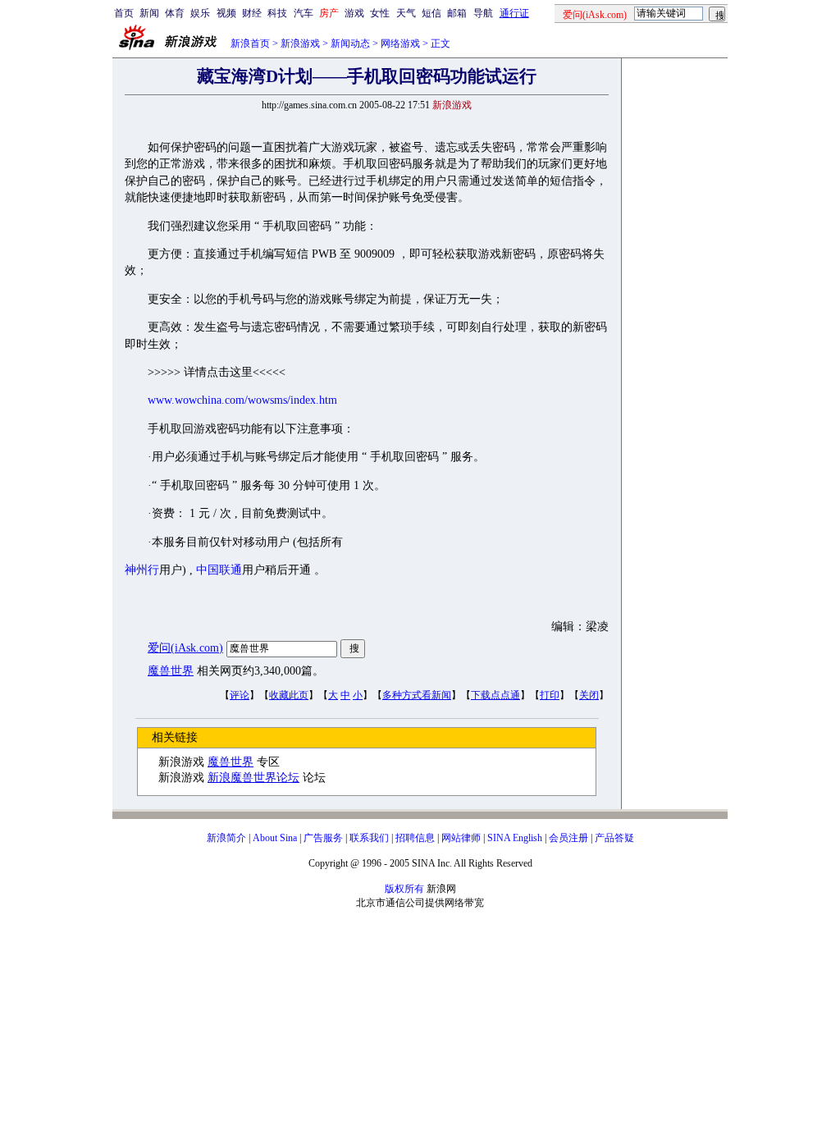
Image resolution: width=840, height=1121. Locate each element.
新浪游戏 (300, 43)
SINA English (514, 838)
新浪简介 (226, 838)
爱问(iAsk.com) (185, 648)
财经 (252, 13)
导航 (483, 13)
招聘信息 (415, 838)
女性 (380, 13)
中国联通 (219, 570)
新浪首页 (250, 43)
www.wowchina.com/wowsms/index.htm (242, 400)
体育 (175, 13)
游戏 (354, 13)
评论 (239, 695)
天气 (406, 13)
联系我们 (369, 838)
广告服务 (323, 838)
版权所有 (404, 889)
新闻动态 (350, 43)
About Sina (275, 838)
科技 (277, 13)
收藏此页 (288, 695)
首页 (124, 13)
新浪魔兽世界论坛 (253, 777)
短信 (431, 13)
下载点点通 (495, 695)
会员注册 (568, 838)
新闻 (149, 13)
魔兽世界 (171, 671)
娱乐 (200, 13)
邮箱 (457, 13)
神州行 (142, 570)
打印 (549, 695)
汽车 (303, 13)
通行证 (514, 13)
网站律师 (461, 838)
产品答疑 (614, 838)
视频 (226, 13)
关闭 (589, 695)
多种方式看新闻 (416, 695)
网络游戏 (400, 43)
